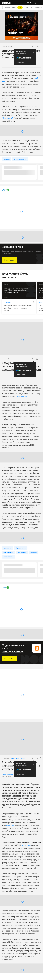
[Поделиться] (37, 46)
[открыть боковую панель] (35, 2)
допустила (26, 890)
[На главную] (6, 3)
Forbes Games (13, 7)
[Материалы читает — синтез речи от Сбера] (33, 46)
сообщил (10, 871)
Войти (29, 3)
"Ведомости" (7, 118)
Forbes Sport (7, 348)
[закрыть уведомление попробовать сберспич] (33, 52)
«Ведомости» (21, 442)
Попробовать (20, 62)
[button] (40, 2)
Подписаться (9, 305)
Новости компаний (9, 747)
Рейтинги (28, 7)
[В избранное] (40, 46)
